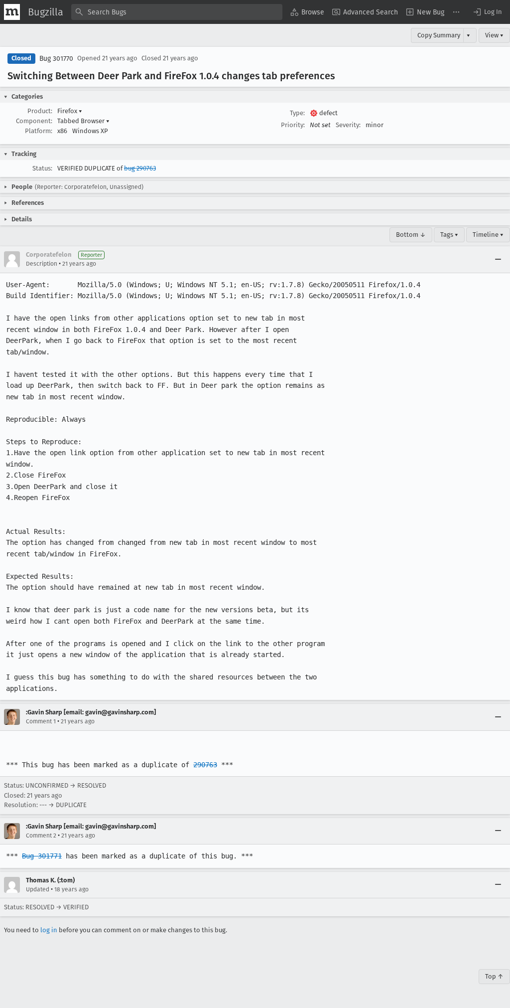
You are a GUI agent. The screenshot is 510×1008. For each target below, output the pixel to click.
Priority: (293, 125)
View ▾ (494, 35)
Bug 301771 (42, 856)
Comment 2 (41, 835)
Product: (39, 111)
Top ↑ (494, 976)
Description (41, 263)
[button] (487, 12)
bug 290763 (140, 168)
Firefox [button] (69, 111)
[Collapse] (498, 259)
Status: (42, 168)
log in (48, 930)
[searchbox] (176, 12)
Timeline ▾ (488, 234)
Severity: (348, 125)
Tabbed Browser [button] (83, 121)
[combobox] (176, 12)
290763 (205, 765)
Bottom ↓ (411, 234)
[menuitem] (307, 12)
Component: (34, 121)
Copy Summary (438, 35)
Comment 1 (41, 721)
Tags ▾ (449, 234)
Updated (37, 889)
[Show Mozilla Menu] (12, 12)
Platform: (38, 131)
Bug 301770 (56, 58)
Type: (297, 113)
